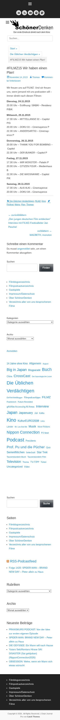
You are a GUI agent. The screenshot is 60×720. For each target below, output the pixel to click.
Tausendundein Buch (16, 457)
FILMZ (38, 201)
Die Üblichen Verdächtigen (25, 54)
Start (13, 48)
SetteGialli (30, 452)
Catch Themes (33, 717)
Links (42, 421)
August (45, 364)
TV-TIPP (34, 462)
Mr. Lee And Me (21, 427)
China (9, 376)
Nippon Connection (23, 432)
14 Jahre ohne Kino (17, 363)
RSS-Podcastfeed (23, 561)
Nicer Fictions (44, 427)
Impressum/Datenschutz (22, 293)
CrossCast (22, 376)
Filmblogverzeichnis (19, 282)
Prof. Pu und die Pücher (26, 447)
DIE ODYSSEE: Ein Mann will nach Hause (31, 645)
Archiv (10, 334)
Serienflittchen (15, 452)
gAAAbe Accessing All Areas (20, 406)
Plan (23, 204)
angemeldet (23, 248)
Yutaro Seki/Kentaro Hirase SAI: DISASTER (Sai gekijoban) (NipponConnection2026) (25, 653)
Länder (10, 427)
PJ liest (45, 433)
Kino (44, 201)
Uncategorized (14, 466)
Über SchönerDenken (20, 297)
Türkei (43, 462)
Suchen (11, 261)
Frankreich (11, 402)
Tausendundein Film (37, 457)
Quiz (48, 447)
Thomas (36, 77)
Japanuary (26, 412)
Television (14, 461)
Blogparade (34, 370)
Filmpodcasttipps (32, 397)
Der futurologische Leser (42, 376)
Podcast (15, 439)
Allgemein (35, 363)
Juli (36, 413)
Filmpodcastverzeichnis (21, 286)
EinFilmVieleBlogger (14, 398)
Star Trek (42, 452)
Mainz (17, 204)
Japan (12, 412)
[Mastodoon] (42, 15)
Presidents (31, 441)
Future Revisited (25, 402)
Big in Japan (17, 370)
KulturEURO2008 (28, 420)
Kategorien (12, 318)
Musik (32, 426)
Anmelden (12, 351)
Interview (42, 406)
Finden (46, 267)
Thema (25, 462)
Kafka (41, 413)
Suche (46, 503)
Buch (47, 369)
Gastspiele (14, 289)
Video (27, 466)
